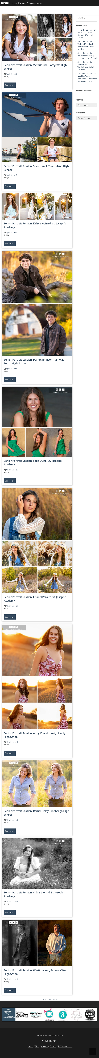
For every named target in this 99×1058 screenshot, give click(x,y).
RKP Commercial (65, 1046)
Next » (54, 999)
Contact (44, 1046)
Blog (37, 1046)
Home (30, 1046)
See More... (9, 85)
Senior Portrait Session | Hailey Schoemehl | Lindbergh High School (87, 55)
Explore (53, 1046)
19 (50, 999)
